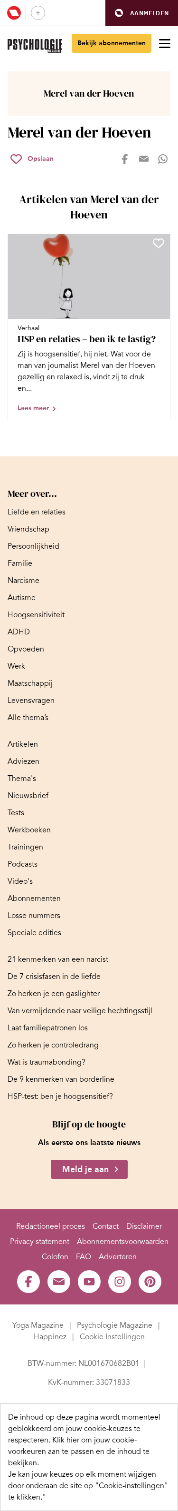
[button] (141, 13)
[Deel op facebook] (125, 159)
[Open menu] (164, 43)
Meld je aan (85, 1169)
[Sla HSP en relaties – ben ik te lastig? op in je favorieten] (158, 243)
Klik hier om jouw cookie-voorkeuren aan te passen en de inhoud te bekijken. (79, 1451)
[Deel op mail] (144, 159)
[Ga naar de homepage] (35, 46)
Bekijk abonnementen (111, 43)
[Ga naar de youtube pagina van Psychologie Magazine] (89, 1281)
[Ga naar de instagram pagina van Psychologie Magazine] (119, 1281)
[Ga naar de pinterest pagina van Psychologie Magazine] (150, 1281)
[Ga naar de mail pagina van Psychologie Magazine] (58, 1281)
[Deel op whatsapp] (163, 159)
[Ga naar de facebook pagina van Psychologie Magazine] (28, 1281)
